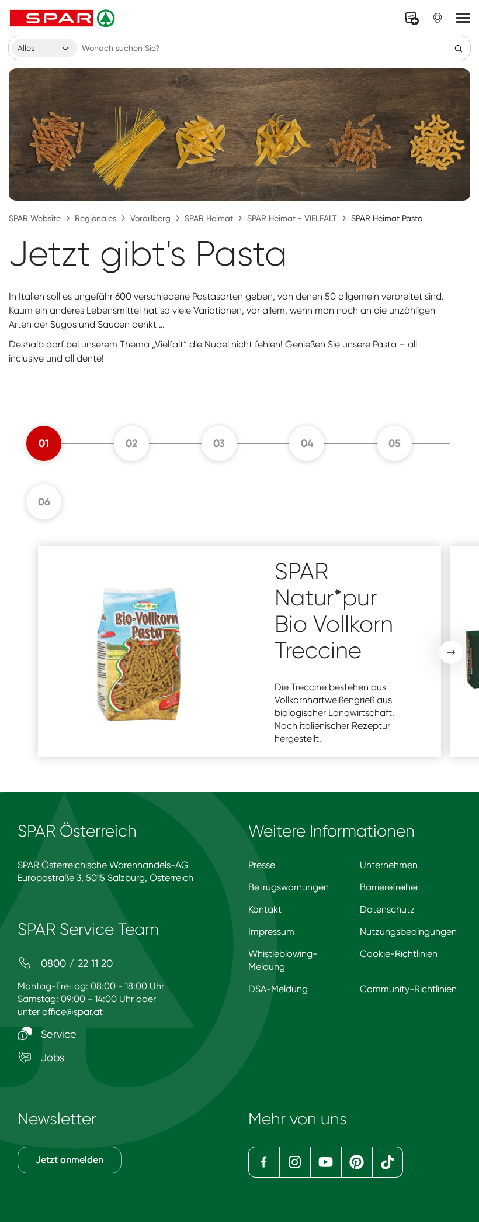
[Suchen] (458, 48)
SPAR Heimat (209, 218)
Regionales (95, 218)
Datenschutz (387, 909)
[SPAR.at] (64, 18)
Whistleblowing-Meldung (282, 960)
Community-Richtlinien (408, 988)
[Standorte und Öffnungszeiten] (438, 18)
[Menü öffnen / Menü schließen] (463, 18)
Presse (261, 864)
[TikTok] (387, 1162)
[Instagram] (294, 1162)
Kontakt (265, 909)
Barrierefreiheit (390, 887)
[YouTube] (325, 1162)
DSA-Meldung (278, 988)
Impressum (271, 931)
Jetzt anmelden (69, 1159)
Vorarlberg (150, 218)
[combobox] (44, 48)
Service (57, 1034)
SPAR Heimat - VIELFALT (292, 218)
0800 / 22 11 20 (75, 963)
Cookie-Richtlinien (399, 953)
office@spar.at (72, 1011)
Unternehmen (389, 864)
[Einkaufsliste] (412, 18)
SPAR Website (35, 218)
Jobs (51, 1057)
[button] (451, 652)
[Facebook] (263, 1162)
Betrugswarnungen (288, 887)
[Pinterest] (356, 1162)
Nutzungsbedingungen (408, 931)
